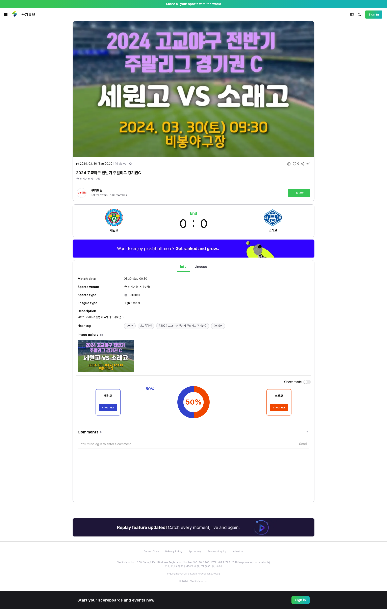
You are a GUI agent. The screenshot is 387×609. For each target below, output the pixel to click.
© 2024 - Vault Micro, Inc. (193, 581)
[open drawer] (5, 14)
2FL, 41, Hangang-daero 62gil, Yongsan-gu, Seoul (193, 566)
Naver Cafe (182, 573)
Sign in (373, 14)
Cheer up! (108, 407)
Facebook (204, 573)
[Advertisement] (340, 81)
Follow (299, 193)
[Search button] (360, 14)
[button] (130, 326)
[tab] (183, 267)
